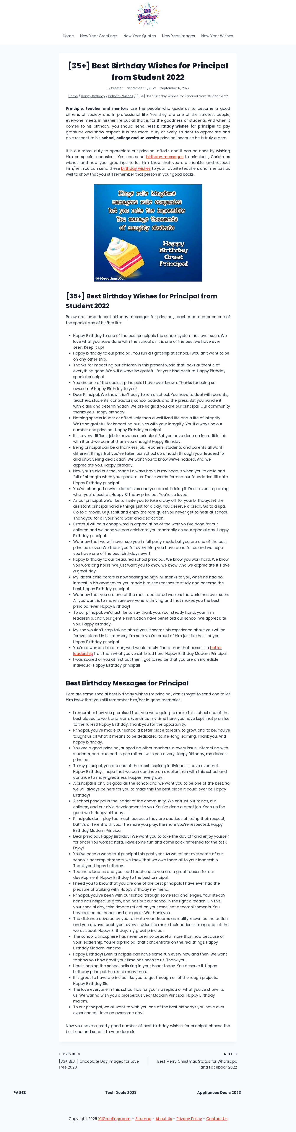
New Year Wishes (217, 36)
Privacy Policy (189, 1118)
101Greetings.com (114, 1118)
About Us (164, 1118)
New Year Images (178, 36)
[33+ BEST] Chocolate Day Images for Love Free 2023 (99, 1061)
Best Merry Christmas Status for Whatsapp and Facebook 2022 (197, 1061)
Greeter (117, 88)
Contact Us (216, 1118)
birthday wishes (136, 168)
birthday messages (165, 156)
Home (68, 36)
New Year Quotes (140, 36)
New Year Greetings (98, 36)
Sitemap (143, 1118)
